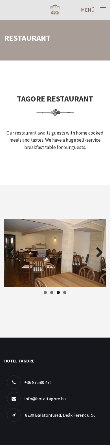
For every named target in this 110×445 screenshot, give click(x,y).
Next (97, 252)
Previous (12, 252)
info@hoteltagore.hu (45, 398)
